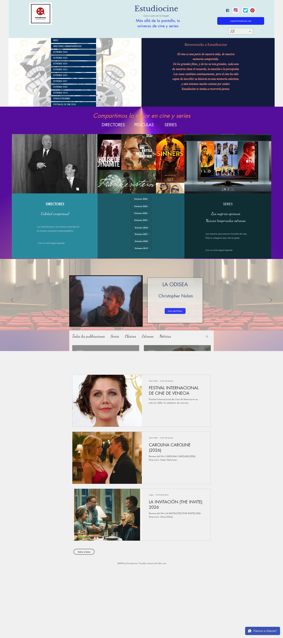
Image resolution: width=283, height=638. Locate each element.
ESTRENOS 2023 (60, 69)
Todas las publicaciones (88, 336)
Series (115, 336)
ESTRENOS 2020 (60, 87)
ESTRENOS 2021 (60, 81)
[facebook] (227, 10)
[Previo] (12, 300)
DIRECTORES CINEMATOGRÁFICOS (67, 46)
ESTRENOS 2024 (60, 63)
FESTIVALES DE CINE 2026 (64, 104)
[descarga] (245, 10)
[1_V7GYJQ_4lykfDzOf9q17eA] (235, 10)
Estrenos (148, 336)
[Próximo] (271, 300)
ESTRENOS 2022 (60, 75)
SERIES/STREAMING (61, 98)
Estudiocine (156, 8)
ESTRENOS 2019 (60, 92)
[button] (207, 336)
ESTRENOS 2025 (60, 58)
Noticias (165, 336)
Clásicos (130, 336)
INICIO (55, 40)
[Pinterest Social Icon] (252, 10)
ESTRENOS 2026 (60, 52)
